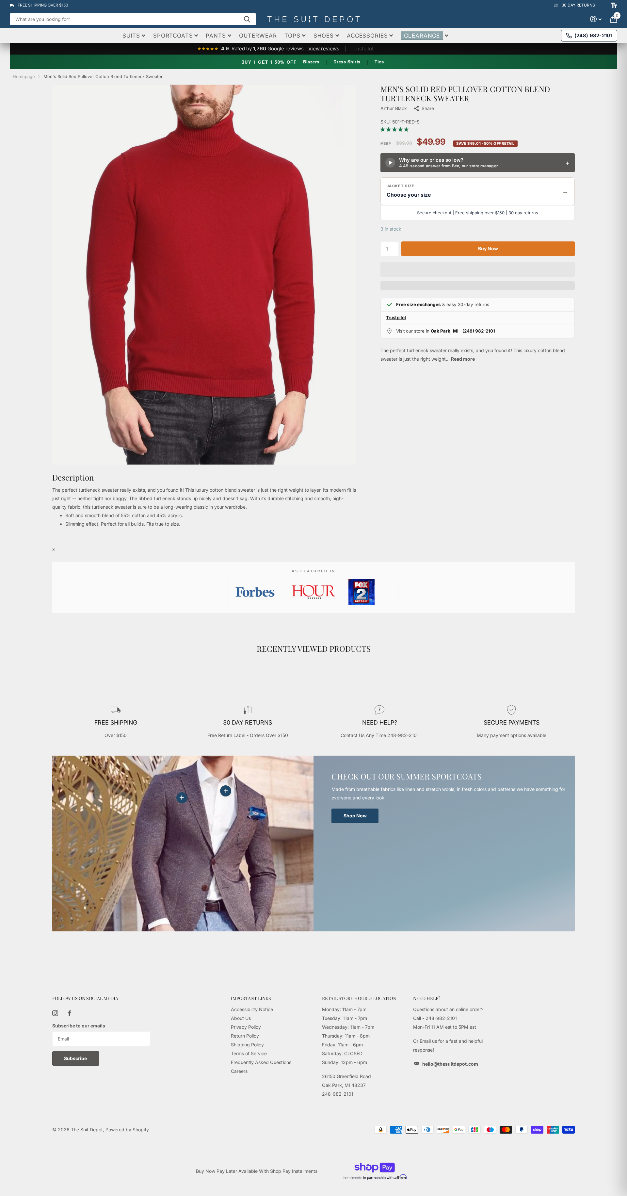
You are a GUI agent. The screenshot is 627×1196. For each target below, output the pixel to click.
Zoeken (247, 19)
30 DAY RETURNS (578, 5)
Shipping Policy (247, 1044)
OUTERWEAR (258, 35)
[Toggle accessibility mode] (614, 5)
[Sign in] (596, 19)
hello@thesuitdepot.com (450, 1064)
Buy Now (488, 248)
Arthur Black (393, 108)
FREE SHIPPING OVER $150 (43, 5)
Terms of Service (249, 1053)
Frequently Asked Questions (261, 1062)
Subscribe (76, 1058)
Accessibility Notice (252, 1009)
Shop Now (355, 815)
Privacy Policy (246, 1027)
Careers (239, 1071)
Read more (463, 359)
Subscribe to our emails (78, 1025)
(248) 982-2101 (478, 331)
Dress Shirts (346, 61)
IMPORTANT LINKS (251, 998)
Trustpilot (362, 48)
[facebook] (69, 1013)
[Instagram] (55, 1013)
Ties (379, 61)
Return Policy (245, 1036)
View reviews (323, 48)
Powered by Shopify (127, 1129)
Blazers (311, 61)
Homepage (24, 76)
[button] (395, 129)
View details (225, 791)
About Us (241, 1018)
